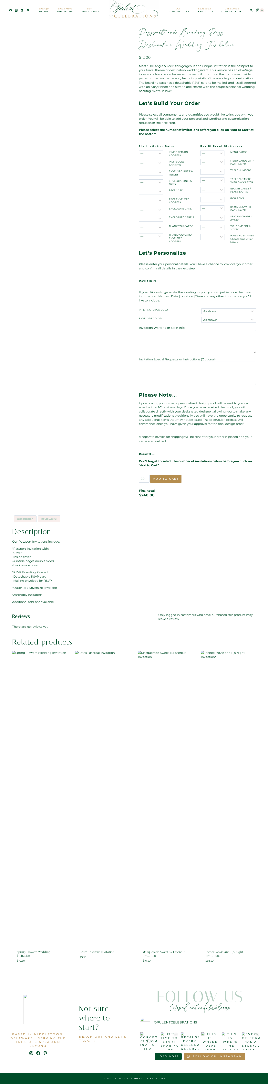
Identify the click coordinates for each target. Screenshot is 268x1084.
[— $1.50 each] (151, 172)
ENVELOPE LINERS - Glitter (181, 182)
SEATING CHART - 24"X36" (241, 218)
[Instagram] (16, 10)
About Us (65, 10)
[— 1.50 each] (151, 192)
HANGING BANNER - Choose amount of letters (242, 239)
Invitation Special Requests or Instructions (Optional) (177, 359)
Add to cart (166, 478)
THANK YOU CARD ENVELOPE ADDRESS (180, 238)
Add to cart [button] (102, 968)
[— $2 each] (151, 163)
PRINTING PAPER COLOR (154, 309)
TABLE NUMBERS (240, 170)
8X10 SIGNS (237, 198)
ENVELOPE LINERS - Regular (181, 173)
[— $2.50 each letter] (212, 237)
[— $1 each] (151, 153)
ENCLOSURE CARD (180, 208)
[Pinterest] (22, 10)
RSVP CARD (176, 190)
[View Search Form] (251, 10)
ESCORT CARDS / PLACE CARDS (240, 190)
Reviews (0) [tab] (49, 518)
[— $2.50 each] (151, 182)
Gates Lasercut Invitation (97, 952)
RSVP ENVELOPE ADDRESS (179, 201)
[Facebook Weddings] (28, 10)
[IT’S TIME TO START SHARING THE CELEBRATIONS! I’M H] (169, 1041)
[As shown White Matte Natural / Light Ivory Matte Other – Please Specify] (228, 320)
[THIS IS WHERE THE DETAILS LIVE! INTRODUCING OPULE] (230, 1041)
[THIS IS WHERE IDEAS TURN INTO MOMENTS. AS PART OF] (210, 1041)
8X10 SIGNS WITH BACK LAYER (240, 208)
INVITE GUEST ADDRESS (177, 163)
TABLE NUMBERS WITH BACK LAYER (241, 180)
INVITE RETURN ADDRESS (178, 154)
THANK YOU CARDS (181, 226)
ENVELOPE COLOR (150, 318)
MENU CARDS (238, 152)
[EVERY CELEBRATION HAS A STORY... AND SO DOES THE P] (251, 1041)
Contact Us (232, 10)
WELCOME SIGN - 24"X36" (240, 228)
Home (44, 10)
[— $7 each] (212, 199)
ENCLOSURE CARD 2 (181, 217)
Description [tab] (25, 518)
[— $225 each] (212, 218)
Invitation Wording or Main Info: (162, 328)
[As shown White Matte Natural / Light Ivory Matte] (228, 311)
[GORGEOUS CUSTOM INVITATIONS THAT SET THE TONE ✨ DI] (149, 1041)
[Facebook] (10, 10)
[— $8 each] (212, 208)
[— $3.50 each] (212, 162)
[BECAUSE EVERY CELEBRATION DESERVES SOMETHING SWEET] (190, 1041)
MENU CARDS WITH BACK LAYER (242, 162)
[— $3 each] (212, 153)
